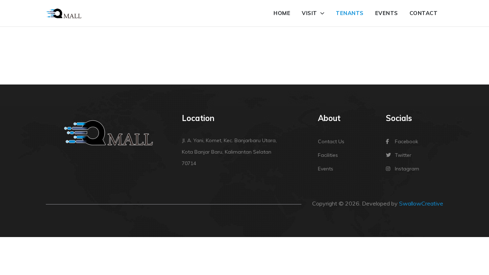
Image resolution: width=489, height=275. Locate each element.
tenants (350, 13)
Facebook (406, 141)
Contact (424, 13)
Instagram (407, 168)
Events (386, 13)
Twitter (403, 155)
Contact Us (331, 141)
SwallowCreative (421, 203)
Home (281, 13)
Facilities (328, 155)
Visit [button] (310, 13)
